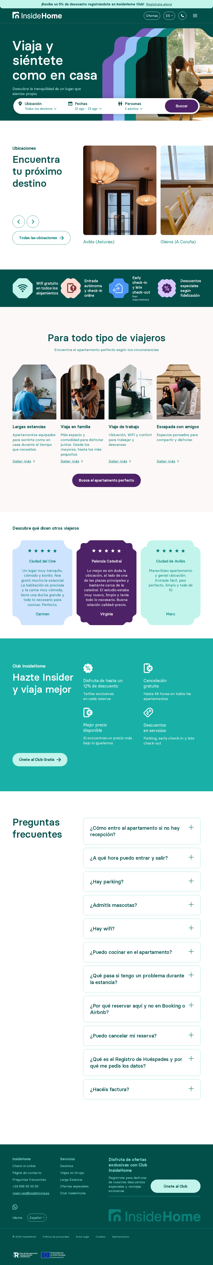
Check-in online (24, 1166)
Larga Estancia (71, 1179)
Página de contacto (26, 1173)
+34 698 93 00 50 (25, 1186)
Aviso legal (82, 1236)
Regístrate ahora (159, 4)
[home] (37, 15)
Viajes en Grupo (72, 1173)
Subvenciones (120, 1236)
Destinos (66, 1166)
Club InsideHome (73, 1193)
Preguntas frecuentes (29, 1179)
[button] (169, 16)
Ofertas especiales (74, 1186)
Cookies (100, 1236)
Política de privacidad (56, 1236)
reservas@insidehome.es (30, 1193)
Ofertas (152, 16)
